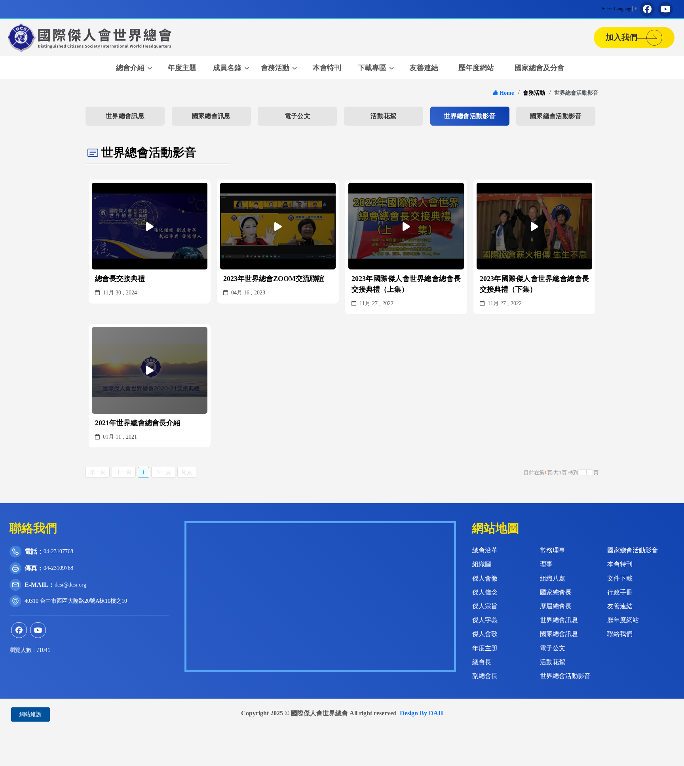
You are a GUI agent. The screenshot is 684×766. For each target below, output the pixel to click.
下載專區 (372, 68)
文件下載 (620, 578)
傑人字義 (485, 620)
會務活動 (275, 68)
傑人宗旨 (485, 606)
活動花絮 (383, 116)
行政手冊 (620, 592)
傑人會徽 (485, 578)
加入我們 (625, 37)
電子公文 (297, 116)
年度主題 (182, 68)
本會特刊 (327, 68)
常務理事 (552, 550)
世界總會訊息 (125, 116)
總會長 (481, 662)
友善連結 (424, 68)
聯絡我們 (620, 633)
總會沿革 (485, 550)
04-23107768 (58, 551)
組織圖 (481, 564)
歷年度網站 (476, 68)
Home (507, 93)
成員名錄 (227, 68)
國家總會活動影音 (556, 116)
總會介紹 (130, 68)
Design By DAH (421, 713)
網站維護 (30, 714)
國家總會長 (556, 592)
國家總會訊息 (211, 116)
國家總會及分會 (539, 68)
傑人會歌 (485, 633)
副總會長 (485, 675)
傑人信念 (485, 592)
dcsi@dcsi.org (70, 585)
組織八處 (552, 578)
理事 (546, 564)
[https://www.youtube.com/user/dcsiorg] (665, 9)
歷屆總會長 (556, 606)
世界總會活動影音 (470, 116)
